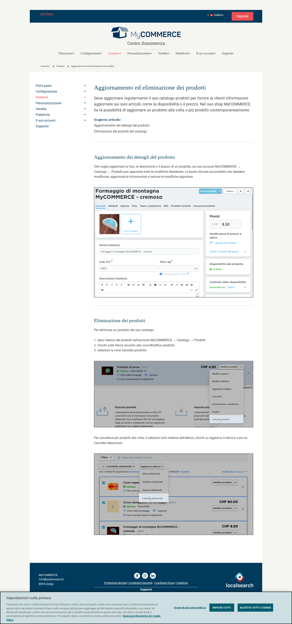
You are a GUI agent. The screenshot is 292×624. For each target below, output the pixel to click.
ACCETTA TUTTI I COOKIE (255, 607)
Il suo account (205, 53)
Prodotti (60, 66)
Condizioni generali (140, 582)
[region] (146, 608)
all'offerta (46, 14)
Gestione (113, 53)
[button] (242, 16)
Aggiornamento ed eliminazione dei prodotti (92, 66)
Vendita (162, 53)
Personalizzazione (138, 53)
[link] (66, 53)
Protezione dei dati (115, 582)
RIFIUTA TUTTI (222, 607)
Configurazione (90, 53)
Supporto (227, 53)
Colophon (182, 582)
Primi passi (65, 53)
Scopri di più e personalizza (190, 607)
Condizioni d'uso (164, 582)
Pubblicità (182, 53)
